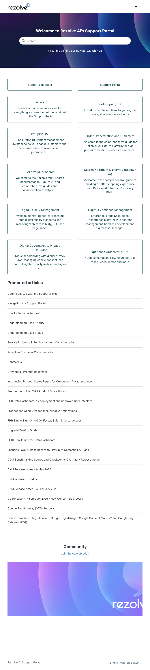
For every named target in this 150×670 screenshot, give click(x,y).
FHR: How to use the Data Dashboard (31, 440)
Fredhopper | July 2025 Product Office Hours (37, 391)
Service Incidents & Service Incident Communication (41, 342)
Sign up (97, 50)
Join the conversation (75, 553)
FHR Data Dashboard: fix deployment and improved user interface (50, 401)
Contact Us (15, 362)
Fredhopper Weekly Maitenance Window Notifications (42, 411)
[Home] (21, 6)
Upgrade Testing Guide (23, 430)
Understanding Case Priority (26, 323)
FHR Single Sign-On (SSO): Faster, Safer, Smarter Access (45, 420)
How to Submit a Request (24, 313)
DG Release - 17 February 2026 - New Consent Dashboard (45, 498)
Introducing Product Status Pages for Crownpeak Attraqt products (50, 381)
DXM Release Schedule (23, 479)
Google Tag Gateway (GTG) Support (31, 508)
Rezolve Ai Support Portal (24, 662)
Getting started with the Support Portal (33, 293)
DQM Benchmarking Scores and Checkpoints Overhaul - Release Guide (54, 459)
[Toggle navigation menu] (136, 6)
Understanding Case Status (25, 332)
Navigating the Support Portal (27, 303)
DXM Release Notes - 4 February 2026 (32, 489)
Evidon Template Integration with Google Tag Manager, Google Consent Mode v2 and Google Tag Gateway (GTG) (70, 520)
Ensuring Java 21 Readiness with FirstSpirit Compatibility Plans (48, 450)
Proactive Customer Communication (31, 352)
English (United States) (125, 662)
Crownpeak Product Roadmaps (28, 371)
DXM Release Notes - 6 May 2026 (29, 469)
